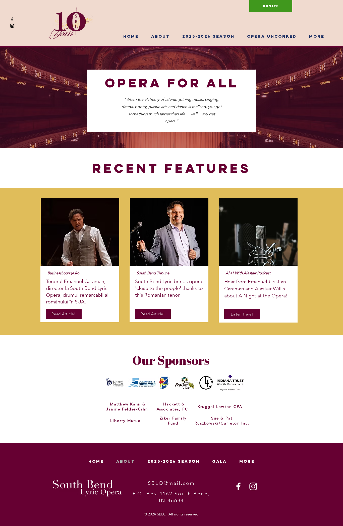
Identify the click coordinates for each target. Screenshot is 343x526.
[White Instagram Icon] (253, 486)
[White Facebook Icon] (238, 486)
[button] (160, 36)
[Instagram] (12, 25)
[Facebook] (12, 19)
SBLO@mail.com (171, 483)
